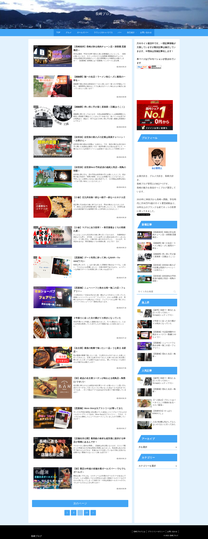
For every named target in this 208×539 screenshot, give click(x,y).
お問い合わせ (172, 531)
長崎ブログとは (139, 531)
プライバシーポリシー (156, 531)
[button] (175, 291)
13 (87, 513)
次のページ (80, 503)
